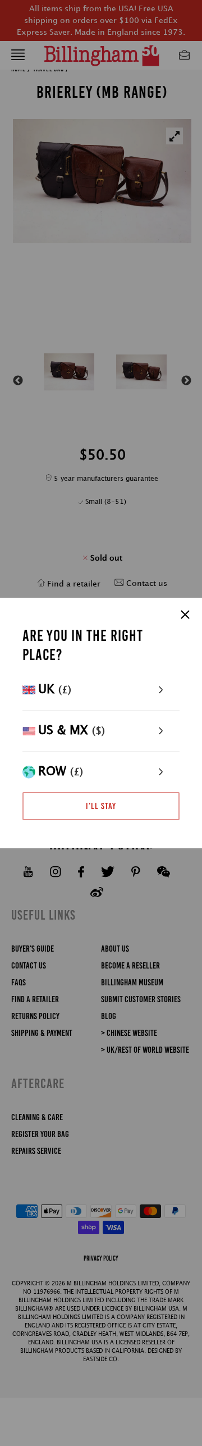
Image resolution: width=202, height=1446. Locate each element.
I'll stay (101, 806)
